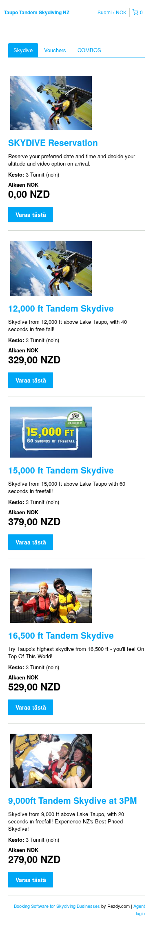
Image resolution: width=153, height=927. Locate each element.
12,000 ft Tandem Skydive (61, 308)
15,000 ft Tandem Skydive (61, 470)
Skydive (23, 50)
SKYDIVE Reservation (53, 142)
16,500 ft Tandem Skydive (61, 635)
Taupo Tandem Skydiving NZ (36, 12)
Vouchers (55, 50)
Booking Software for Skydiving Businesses (57, 906)
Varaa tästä (31, 214)
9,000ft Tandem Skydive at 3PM (72, 800)
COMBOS (89, 50)
